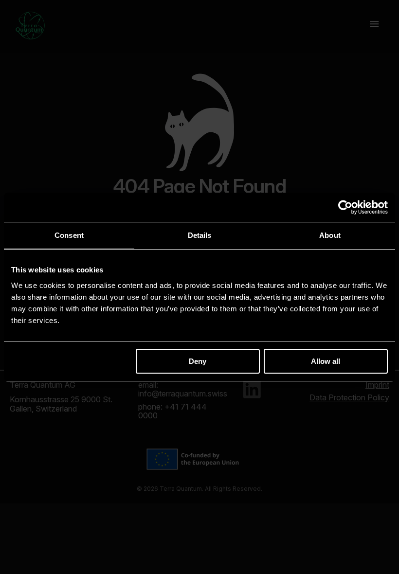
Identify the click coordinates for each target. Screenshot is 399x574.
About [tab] (330, 235)
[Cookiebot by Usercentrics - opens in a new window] (345, 207)
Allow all (325, 361)
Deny (197, 361)
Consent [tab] (69, 235)
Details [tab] (200, 235)
